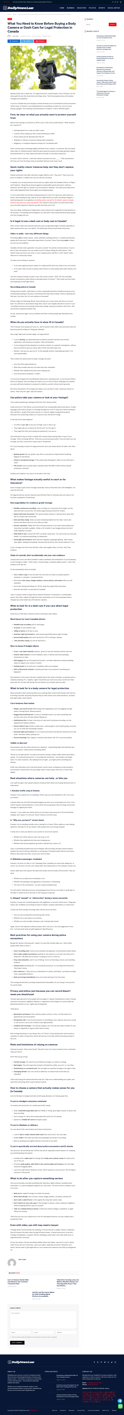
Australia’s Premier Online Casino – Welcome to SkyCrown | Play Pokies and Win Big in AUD (106, 82)
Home (62, 8)
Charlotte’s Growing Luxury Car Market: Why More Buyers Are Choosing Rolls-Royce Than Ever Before (68, 1283)
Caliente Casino (101, 1398)
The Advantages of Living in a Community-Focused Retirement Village (106, 93)
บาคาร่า (103, 1392)
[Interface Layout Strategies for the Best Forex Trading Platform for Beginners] (90, 48)
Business (70, 8)
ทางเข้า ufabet (91, 1401)
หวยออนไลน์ (101, 1394)
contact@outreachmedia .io (95, 1382)
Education (81, 8)
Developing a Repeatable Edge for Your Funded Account (106, 36)
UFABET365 (86, 1400)
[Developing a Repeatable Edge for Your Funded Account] (90, 38)
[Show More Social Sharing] (49, 41)
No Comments (37, 36)
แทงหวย (112, 1396)
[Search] (120, 2)
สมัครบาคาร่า (86, 1398)
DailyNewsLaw (33, 1410)
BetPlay (93, 1398)
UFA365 (106, 1396)
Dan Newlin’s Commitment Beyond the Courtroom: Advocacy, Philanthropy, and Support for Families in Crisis (106, 70)
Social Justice (114, 8)
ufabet (84, 1401)
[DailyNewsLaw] (18, 8)
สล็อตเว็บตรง (86, 1392)
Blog (9, 19)
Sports (102, 8)
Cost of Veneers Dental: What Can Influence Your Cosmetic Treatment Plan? (18, 1282)
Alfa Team (16, 36)
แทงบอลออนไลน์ (95, 1392)
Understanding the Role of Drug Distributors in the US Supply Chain (105, 58)
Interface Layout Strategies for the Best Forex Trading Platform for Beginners (106, 47)
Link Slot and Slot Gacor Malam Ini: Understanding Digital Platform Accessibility (33, 2)
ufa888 (108, 1392)
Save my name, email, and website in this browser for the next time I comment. (34, 1337)
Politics (92, 8)
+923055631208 (92, 1384)
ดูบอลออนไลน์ (109, 1394)
